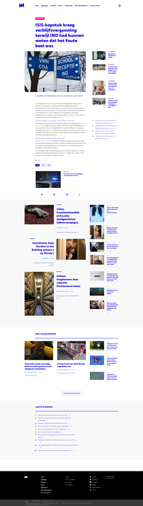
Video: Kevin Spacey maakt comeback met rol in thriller (52, 415)
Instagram (95, 482)
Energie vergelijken (36, 501)
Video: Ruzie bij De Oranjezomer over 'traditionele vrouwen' (105, 137)
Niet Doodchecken (81, 5)
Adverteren (68, 482)
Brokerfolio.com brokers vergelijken (33, 503)
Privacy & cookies (70, 480)
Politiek (53, 5)
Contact (67, 477)
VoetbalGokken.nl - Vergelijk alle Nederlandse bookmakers (38, 504)
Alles (37, 5)
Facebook (94, 480)
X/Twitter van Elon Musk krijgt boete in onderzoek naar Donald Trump (105, 121)
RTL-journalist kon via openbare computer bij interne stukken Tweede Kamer (56, 436)
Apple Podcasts (96, 487)
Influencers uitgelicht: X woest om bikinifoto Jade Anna (52, 423)
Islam (49, 165)
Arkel (43, 165)
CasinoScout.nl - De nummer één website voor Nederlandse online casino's (77, 503)
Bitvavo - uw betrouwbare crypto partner (51, 503)
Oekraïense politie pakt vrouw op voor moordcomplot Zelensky (54, 450)
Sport (60, 5)
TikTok (94, 490)
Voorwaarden (69, 485)
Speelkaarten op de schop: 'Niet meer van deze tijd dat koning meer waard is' (106, 127)
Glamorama (69, 5)
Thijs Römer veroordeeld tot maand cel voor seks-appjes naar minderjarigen (54, 419)
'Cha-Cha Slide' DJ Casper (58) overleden (49, 432)
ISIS (37, 165)
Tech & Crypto (95, 5)
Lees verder (60, 179)
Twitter (94, 477)
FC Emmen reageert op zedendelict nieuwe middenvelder (53, 426)
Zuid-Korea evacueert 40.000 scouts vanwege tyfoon (52, 429)
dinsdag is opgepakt (52, 104)
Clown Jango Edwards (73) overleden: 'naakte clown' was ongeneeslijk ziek (57, 445)
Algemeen (44, 5)
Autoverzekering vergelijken (48, 501)
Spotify (94, 485)
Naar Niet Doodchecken (71, 393)
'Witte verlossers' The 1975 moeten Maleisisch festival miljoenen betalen (105, 132)
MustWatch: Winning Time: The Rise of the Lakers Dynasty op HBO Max (57, 440)
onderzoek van (45, 141)
